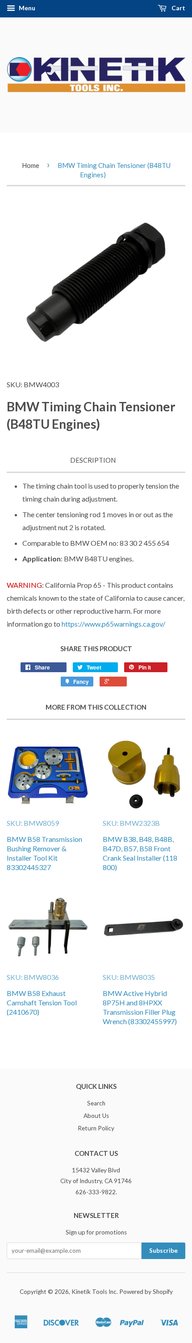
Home (30, 165)
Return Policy (96, 1128)
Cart (177, 8)
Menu (26, 8)
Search (96, 1103)
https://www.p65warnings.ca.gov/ (113, 623)
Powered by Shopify (146, 1291)
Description (93, 460)
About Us (96, 1115)
